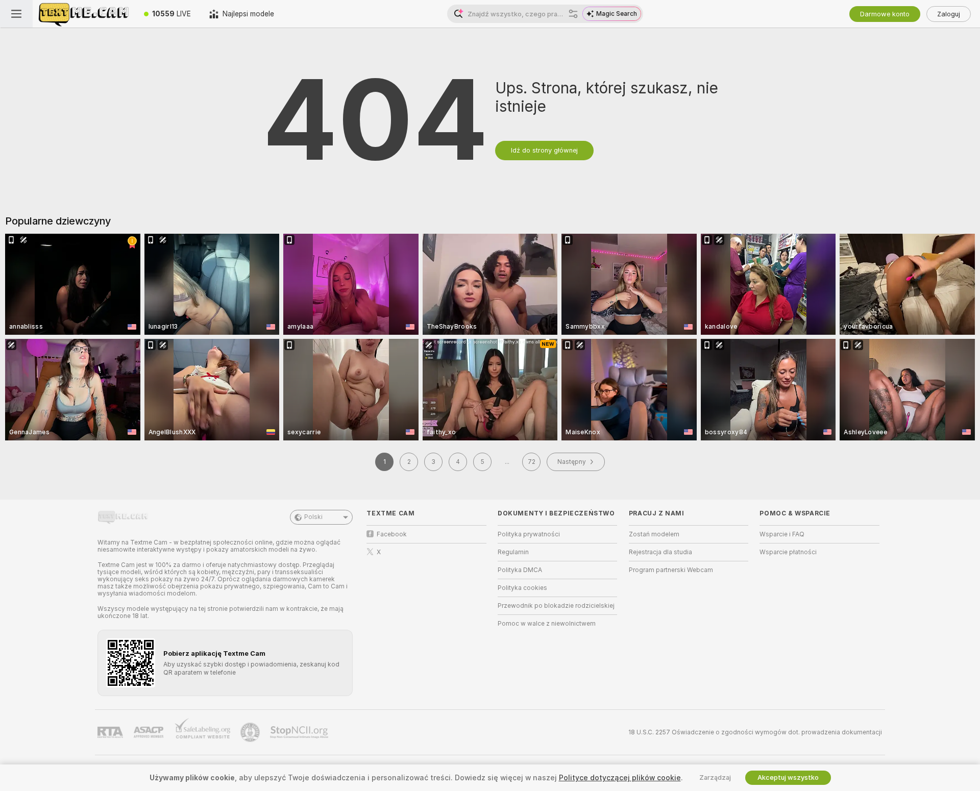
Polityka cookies (522, 587)
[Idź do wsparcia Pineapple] (251, 732)
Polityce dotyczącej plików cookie (620, 778)
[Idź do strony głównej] (84, 14)
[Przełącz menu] (16, 14)
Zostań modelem (654, 534)
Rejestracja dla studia (660, 552)
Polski (313, 517)
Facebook (392, 534)
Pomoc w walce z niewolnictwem (547, 623)
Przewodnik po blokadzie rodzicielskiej (556, 605)
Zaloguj (948, 14)
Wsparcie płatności (788, 552)
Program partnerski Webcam (671, 570)
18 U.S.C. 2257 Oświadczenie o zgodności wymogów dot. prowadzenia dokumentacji (755, 732)
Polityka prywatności (529, 534)
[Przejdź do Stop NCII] (300, 732)
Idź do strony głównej (544, 150)
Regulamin (513, 552)
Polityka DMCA (520, 570)
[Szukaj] (573, 14)
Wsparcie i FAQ (782, 534)
